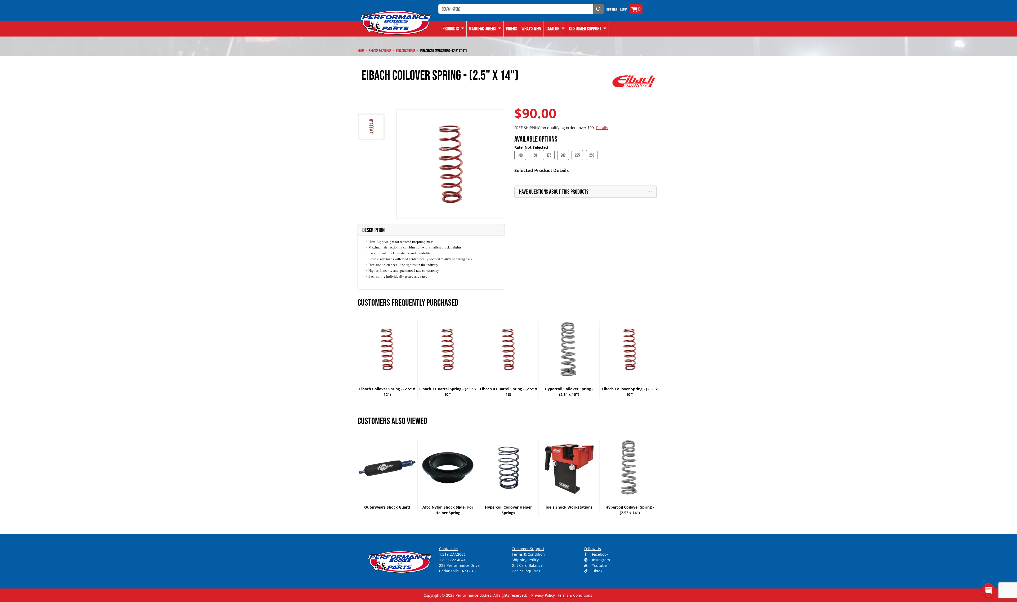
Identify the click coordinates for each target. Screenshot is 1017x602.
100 (520, 155)
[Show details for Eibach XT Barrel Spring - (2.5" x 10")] (447, 349)
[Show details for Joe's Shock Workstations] (569, 467)
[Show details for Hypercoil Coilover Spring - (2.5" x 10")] (569, 349)
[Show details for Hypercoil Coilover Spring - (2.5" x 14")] (629, 467)
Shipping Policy (525, 559)
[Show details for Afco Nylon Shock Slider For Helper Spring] (447, 467)
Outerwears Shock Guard (387, 507)
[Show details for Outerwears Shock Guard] (387, 467)
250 (591, 155)
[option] (387, 360)
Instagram (600, 559)
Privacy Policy (543, 595)
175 (548, 155)
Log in (623, 9)
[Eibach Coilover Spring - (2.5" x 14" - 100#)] (451, 164)
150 (534, 155)
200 (563, 155)
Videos (511, 28)
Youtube (599, 565)
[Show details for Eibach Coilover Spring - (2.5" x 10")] (629, 349)
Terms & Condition (528, 554)
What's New (531, 28)
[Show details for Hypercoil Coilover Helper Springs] (508, 467)
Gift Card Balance (527, 565)
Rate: (519, 147)
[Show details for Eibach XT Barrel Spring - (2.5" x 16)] (508, 349)
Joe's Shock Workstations (569, 507)
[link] (453, 29)
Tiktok (596, 570)
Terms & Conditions (574, 595)
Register (611, 9)
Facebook (599, 554)
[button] (555, 29)
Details (602, 127)
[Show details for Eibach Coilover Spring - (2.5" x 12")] (387, 349)
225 (577, 155)
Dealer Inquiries (526, 570)
